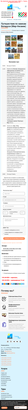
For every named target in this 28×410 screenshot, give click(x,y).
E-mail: (4, 196)
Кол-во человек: (7, 209)
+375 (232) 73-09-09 (17, 19)
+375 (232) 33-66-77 (6, 15)
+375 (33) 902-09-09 (6, 17)
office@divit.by (8, 351)
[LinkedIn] (14, 284)
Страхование (4, 381)
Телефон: (5, 203)
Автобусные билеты (5, 376)
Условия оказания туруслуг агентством (12, 242)
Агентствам (3, 385)
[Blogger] (10, 284)
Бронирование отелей (6, 380)
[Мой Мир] (6, 284)
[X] (8, 284)
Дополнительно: (7, 216)
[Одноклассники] (4, 284)
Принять (4, 407)
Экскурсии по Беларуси (6, 395)
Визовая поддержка (5, 378)
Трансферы (3, 383)
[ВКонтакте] (2, 284)
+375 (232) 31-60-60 (6, 12)
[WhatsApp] (20, 284)
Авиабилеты (4, 374)
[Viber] (18, 284)
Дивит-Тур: (6, 227)
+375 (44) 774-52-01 (6, 14)
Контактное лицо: (8, 190)
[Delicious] (12, 284)
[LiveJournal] (16, 284)
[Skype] (21, 284)
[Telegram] (23, 284)
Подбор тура (4, 373)
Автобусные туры (5, 393)
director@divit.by (11, 353)
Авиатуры (3, 398)
